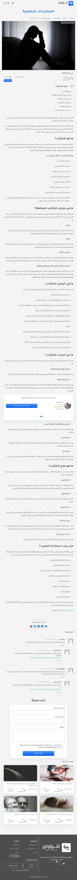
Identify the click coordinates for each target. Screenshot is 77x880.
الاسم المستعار (60, 708)
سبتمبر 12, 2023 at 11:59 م (48, 669)
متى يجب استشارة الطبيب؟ (62, 110)
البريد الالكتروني (60, 717)
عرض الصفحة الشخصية (21, 406)
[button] (41, 416)
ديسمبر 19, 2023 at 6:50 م (45, 682)
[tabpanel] (38, 405)
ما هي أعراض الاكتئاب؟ (64, 99)
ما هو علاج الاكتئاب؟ (65, 106)
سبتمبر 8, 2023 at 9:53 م (52, 639)
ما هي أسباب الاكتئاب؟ (64, 103)
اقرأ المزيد (56, 781)
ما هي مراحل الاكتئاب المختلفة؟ (61, 95)
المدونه (64, 18)
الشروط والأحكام (32, 845)
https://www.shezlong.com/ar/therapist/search (45, 658)
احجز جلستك (69, 610)
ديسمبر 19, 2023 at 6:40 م (45, 650)
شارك (7, 80)
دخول (13, 870)
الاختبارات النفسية (14, 849)
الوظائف (35, 852)
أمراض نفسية (56, 18)
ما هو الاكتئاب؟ (66, 91)
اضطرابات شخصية (46, 18)
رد (60, 645)
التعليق (62, 727)
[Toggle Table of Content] (71, 86)
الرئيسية (71, 18)
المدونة (17, 852)
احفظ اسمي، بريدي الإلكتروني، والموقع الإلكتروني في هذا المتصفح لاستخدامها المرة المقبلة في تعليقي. (40, 746)
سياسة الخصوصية (32, 849)
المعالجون (16, 845)
